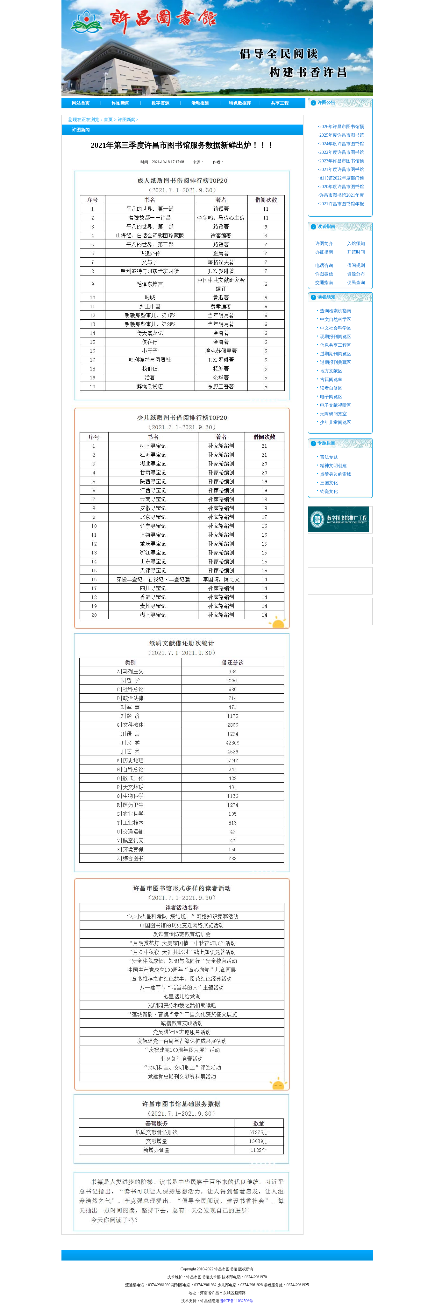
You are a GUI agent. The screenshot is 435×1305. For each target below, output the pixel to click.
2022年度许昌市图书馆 (341, 152)
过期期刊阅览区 (335, 353)
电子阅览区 (331, 396)
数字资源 (160, 103)
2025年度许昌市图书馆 (341, 135)
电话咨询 (324, 265)
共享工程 (280, 103)
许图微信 (324, 274)
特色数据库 (240, 103)
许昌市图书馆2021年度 (341, 195)
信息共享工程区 (335, 345)
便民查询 (356, 282)
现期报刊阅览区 (335, 336)
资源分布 (356, 274)
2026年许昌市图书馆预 (341, 126)
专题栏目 (326, 443)
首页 (108, 119)
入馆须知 (356, 243)
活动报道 (200, 103)
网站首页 (81, 103)
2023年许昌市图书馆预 (341, 161)
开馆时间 (356, 252)
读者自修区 (331, 388)
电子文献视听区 (335, 405)
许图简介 (324, 243)
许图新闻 (121, 103)
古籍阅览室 (331, 379)
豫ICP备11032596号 (236, 1301)
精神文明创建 (333, 465)
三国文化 (329, 482)
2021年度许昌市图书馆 (341, 169)
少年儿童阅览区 (335, 422)
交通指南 (324, 282)
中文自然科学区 (335, 319)
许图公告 (326, 102)
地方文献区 (331, 371)
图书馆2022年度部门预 (341, 178)
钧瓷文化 (329, 491)
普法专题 (329, 457)
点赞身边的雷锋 (335, 474)
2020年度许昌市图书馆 (341, 186)
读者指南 (326, 226)
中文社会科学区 (335, 328)
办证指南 (324, 252)
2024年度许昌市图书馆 (341, 143)
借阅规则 (356, 265)
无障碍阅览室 (333, 413)
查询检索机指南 (335, 311)
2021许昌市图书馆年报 (341, 203)
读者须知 (326, 297)
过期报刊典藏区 (335, 362)
